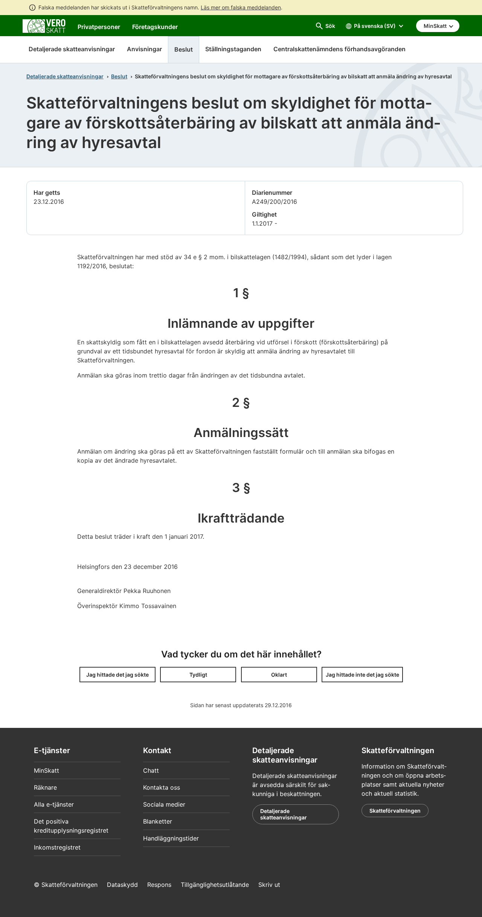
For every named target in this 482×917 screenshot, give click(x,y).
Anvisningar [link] (144, 49)
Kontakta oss (161, 787)
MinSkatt (46, 770)
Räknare (45, 787)
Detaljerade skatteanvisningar (72, 49)
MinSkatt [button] (436, 26)
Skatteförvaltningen (395, 810)
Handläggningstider (171, 838)
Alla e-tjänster (54, 804)
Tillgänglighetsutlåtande (215, 884)
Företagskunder (155, 27)
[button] (117, 674)
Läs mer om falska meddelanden (241, 7)
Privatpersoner (99, 27)
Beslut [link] (183, 49)
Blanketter (157, 821)
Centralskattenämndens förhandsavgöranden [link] (339, 49)
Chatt (151, 770)
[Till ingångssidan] (44, 25)
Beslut (119, 76)
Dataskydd (122, 884)
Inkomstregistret (57, 847)
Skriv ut (269, 884)
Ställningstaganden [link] (233, 49)
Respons (159, 884)
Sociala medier (164, 804)
